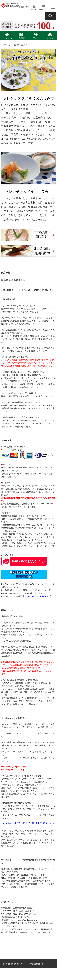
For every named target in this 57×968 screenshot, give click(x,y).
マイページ (34, 9)
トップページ (7, 38)
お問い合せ (35, 38)
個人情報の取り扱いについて (13, 964)
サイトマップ (50, 38)
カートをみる (43, 9)
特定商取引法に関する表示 (36, 964)
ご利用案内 (21, 38)
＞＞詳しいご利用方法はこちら (37, 290)
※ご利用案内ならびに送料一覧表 (16, 641)
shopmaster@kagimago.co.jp (24, 920)
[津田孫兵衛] (15, 7)
